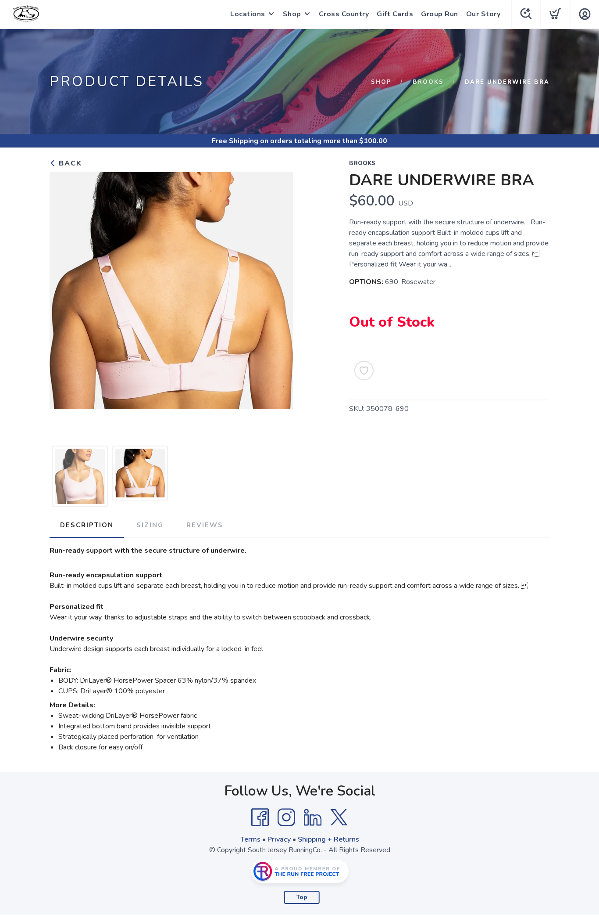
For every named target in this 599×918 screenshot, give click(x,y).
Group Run (439, 14)
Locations (247, 14)
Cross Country (344, 14)
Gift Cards (395, 14)
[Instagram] (286, 817)
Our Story (483, 14)
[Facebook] (260, 817)
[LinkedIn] (313, 817)
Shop (292, 14)
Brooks (428, 82)
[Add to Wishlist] (364, 370)
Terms (250, 839)
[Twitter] (339, 817)
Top (301, 897)
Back (69, 163)
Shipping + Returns (328, 839)
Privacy (279, 839)
